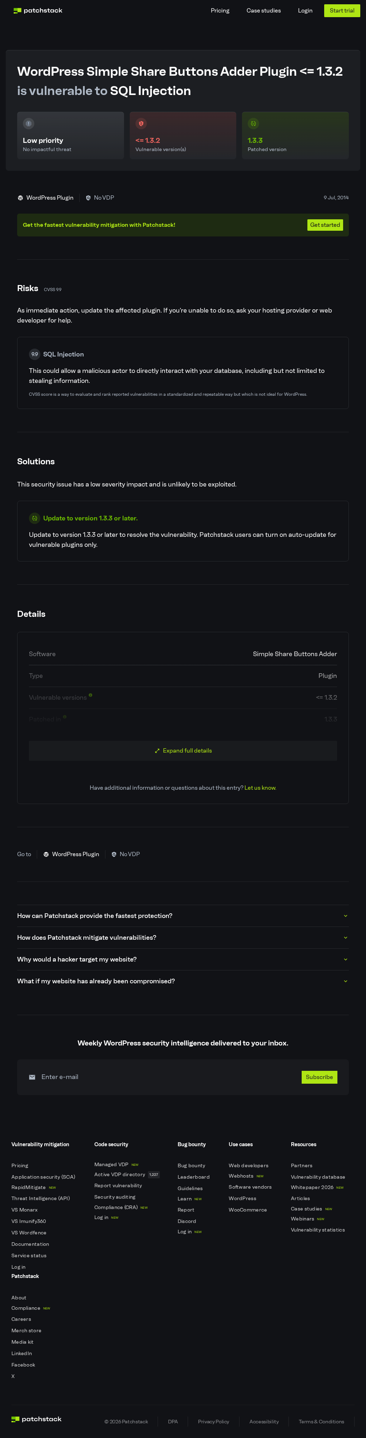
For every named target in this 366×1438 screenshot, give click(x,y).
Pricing (220, 10)
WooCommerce (248, 1210)
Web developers (249, 1166)
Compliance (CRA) (121, 1207)
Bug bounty (192, 1166)
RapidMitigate (33, 1187)
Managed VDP (116, 1165)
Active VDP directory (126, 1175)
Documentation (30, 1244)
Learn (190, 1199)
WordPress (243, 1198)
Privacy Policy (213, 1421)
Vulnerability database (318, 1177)
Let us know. (260, 787)
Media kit (23, 1342)
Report (187, 1210)
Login (305, 10)
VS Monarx (25, 1210)
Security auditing (115, 1197)
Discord (188, 1221)
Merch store (27, 1331)
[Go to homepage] (36, 1422)
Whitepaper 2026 (317, 1187)
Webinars (307, 1219)
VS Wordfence (29, 1233)
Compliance (30, 1308)
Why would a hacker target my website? (77, 959)
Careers (21, 1319)
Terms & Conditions (321, 1421)
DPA (173, 1421)
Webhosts (246, 1176)
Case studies (264, 10)
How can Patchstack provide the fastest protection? (94, 916)
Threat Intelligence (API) (41, 1198)
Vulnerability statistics (318, 1230)
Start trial (342, 10)
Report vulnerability (118, 1186)
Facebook (23, 1365)
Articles (301, 1198)
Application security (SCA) (43, 1177)
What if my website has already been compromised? (96, 981)
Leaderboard (194, 1177)
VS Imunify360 (29, 1221)
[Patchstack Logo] (38, 10)
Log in (19, 1267)
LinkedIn (22, 1353)
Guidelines (191, 1188)
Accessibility (263, 1421)
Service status (29, 1256)
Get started (325, 224)
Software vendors (251, 1187)
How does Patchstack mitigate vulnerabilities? (86, 938)
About (19, 1298)
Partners (302, 1166)
